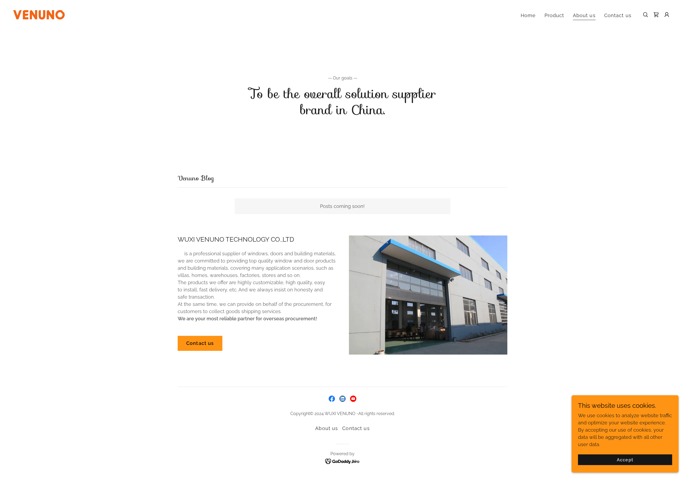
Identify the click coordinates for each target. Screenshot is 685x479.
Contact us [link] (617, 15)
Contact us (200, 343)
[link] (39, 14)
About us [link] (584, 15)
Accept (625, 459)
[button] (666, 14)
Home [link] (528, 15)
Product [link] (554, 15)
